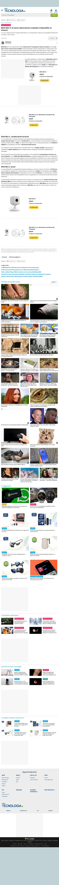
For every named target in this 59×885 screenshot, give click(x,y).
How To (46, 777)
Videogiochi (4, 796)
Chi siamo (15, 843)
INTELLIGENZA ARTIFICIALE (36, 576)
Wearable (32, 777)
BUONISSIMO (55, 840)
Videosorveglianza (14, 257)
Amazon (4, 257)
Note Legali (20, 843)
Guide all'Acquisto (48, 779)
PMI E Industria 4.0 (49, 790)
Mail (51, 12)
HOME (2, 22)
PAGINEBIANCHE (31, 840)
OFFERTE (4, 528)
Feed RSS (8, 810)
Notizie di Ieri (5, 779)
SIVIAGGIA (45, 840)
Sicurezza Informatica (33, 790)
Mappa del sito (23, 810)
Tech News (4, 781)
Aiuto (45, 843)
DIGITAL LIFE (33, 775)
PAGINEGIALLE (12, 840)
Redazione (19, 790)
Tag (37, 810)
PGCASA (25, 840)
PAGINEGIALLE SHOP (19, 840)
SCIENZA (45, 679)
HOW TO (4, 504)
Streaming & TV (5, 794)
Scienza (4, 783)
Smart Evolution (34, 779)
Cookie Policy (30, 843)
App (17, 781)
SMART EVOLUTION (7, 22)
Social (3, 792)
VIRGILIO (6, 840)
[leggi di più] (57, 43)
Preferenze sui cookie (39, 843)
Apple (17, 779)
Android (18, 777)
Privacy (25, 843)
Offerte (3, 785)
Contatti (50, 810)
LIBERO (2, 840)
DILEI (41, 840)
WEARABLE (33, 504)
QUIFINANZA (50, 840)
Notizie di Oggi (5, 777)
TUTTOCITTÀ (37, 840)
